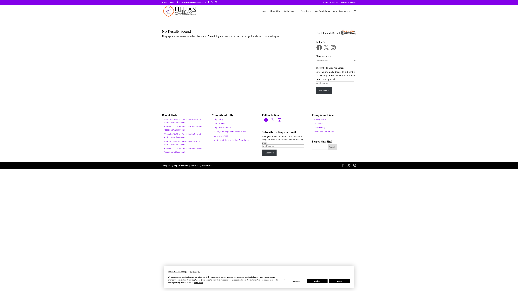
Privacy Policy (320, 119)
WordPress (207, 165)
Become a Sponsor (331, 2)
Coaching (305, 11)
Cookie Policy (319, 127)
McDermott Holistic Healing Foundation (231, 140)
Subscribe (324, 90)
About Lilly (275, 11)
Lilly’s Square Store (222, 127)
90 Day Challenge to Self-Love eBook (230, 131)
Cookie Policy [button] (252, 280)
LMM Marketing (221, 136)
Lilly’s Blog (218, 119)
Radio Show (289, 11)
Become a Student (348, 2)
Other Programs (340, 11)
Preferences (295, 281)
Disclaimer (318, 123)
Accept (339, 281)
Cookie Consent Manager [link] (177, 272)
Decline (317, 281)
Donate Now (219, 123)
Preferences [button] (198, 283)
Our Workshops (322, 11)
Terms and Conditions (324, 131)
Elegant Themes (181, 165)
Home (264, 11)
